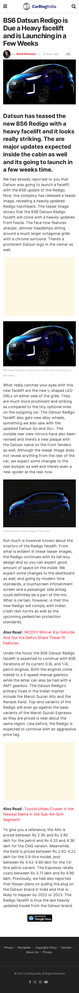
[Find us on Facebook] (30, 982)
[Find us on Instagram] (40, 982)
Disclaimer (24, 947)
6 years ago (51, 54)
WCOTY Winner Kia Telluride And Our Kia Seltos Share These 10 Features (39, 637)
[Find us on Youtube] (46, 982)
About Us (32, 952)
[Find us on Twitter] (35, 982)
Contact (66, 947)
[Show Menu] (5, 6)
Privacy (8, 947)
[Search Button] (74, 6)
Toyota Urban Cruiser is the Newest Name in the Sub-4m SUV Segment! (38, 814)
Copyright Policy (46, 947)
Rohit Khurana (26, 54)
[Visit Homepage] (39, 6)
